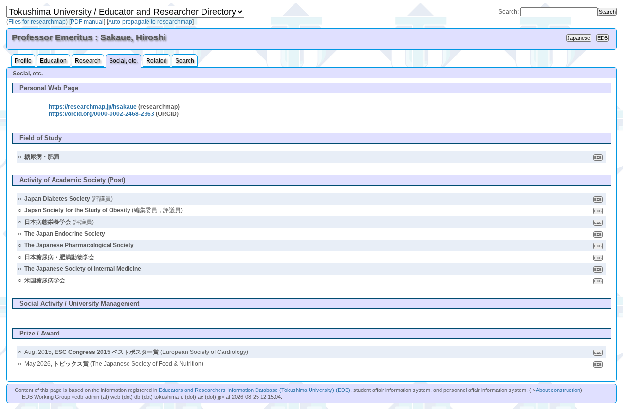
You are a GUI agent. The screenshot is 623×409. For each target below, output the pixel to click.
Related (156, 60)
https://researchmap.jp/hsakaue (93, 106)
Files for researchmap (37, 22)
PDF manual (87, 22)
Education (53, 60)
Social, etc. (123, 60)
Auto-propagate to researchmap (150, 22)
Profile (23, 60)
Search (184, 60)
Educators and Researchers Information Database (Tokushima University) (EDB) (254, 390)
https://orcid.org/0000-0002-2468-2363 (101, 114)
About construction (558, 390)
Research (88, 60)
